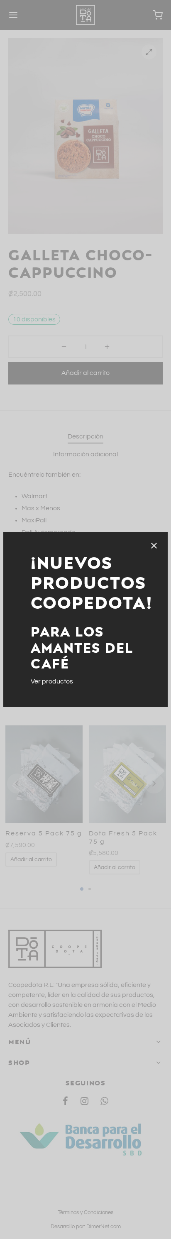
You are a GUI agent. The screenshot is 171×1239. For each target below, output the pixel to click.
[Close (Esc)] (154, 545)
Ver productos (52, 681)
